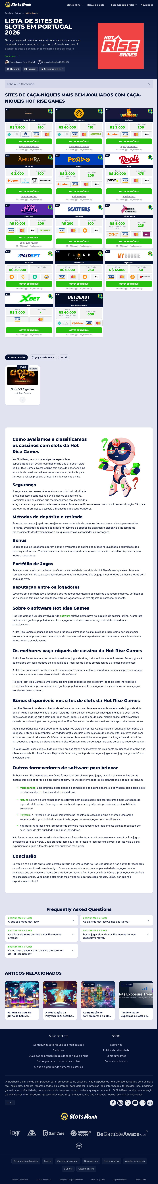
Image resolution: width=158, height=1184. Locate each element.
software (65, 615)
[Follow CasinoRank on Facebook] (112, 1111)
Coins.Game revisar (79, 146)
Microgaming (27, 787)
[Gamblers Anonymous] (31, 1142)
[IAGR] (15, 1142)
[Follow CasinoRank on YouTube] (134, 1111)
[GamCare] (53, 1142)
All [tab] (65, 357)
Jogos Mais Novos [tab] (44, 357)
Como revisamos (115, 1060)
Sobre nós (116, 1049)
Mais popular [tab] (18, 357)
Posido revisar (79, 196)
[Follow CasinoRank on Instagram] (119, 1111)
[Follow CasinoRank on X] (126, 1111)
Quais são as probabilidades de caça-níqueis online (58, 1060)
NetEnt (24, 799)
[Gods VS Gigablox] (22, 385)
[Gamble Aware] (121, 1142)
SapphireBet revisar (29, 146)
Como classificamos (115, 1065)
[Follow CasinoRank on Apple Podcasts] (149, 1111)
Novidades (147, 4)
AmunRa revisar (29, 196)
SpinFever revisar (29, 242)
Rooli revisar (129, 196)
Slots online (74, 4)
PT (8, 1111)
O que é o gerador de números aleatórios (58, 1071)
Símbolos (57, 1054)
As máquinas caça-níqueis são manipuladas (58, 1049)
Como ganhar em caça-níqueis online (58, 1065)
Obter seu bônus (29, 141)
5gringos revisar (129, 146)
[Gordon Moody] (80, 1142)
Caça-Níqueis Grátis (122, 4)
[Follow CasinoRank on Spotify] (141, 1111)
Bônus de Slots (95, 4)
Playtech (25, 814)
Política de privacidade (115, 1054)
